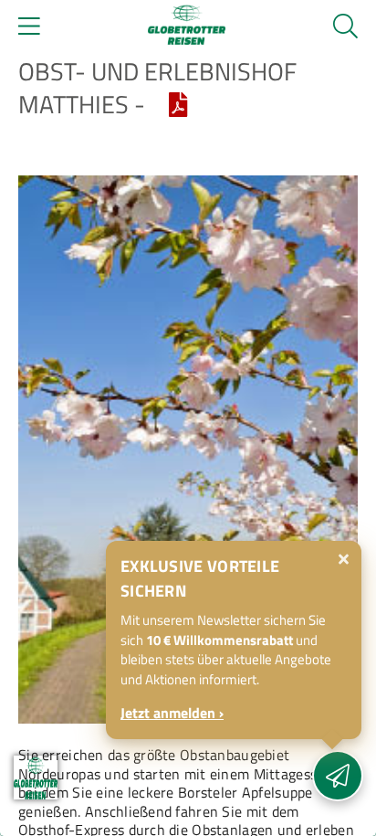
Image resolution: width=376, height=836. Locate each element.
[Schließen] (343, 559)
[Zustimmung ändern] (35, 777)
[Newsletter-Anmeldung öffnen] (337, 775)
